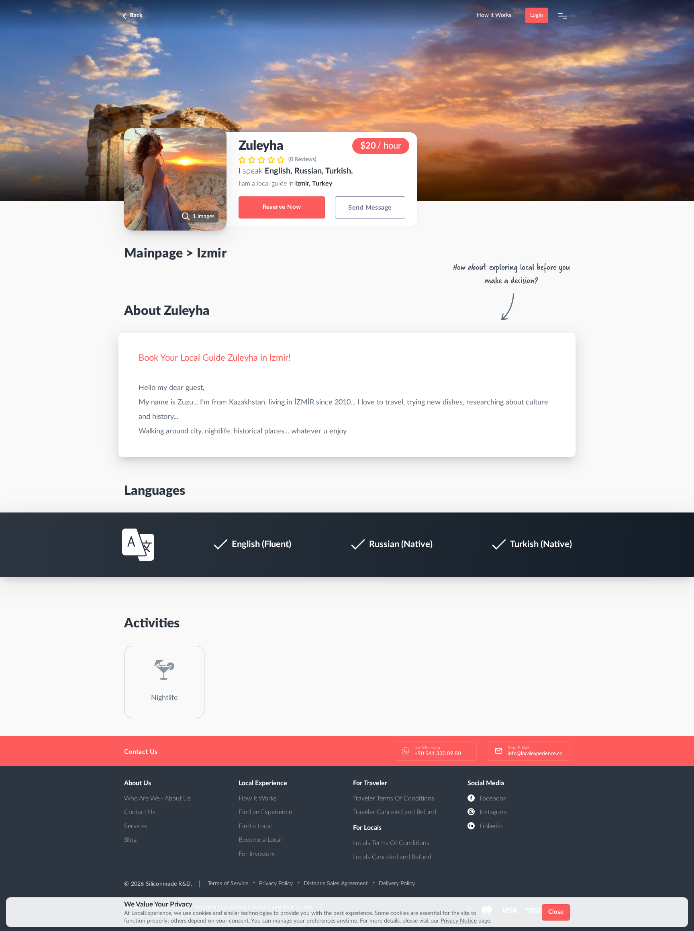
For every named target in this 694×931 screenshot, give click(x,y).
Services (135, 826)
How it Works (494, 15)
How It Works (258, 798)
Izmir (212, 253)
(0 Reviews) (302, 159)
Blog (130, 840)
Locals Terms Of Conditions (391, 843)
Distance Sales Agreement (336, 883)
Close (556, 912)
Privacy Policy (276, 883)
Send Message (370, 207)
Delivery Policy (397, 883)
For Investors (257, 854)
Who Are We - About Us (157, 798)
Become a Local (260, 840)
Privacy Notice (459, 921)
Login (536, 15)
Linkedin (490, 826)
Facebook (492, 798)
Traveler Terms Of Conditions (393, 798)
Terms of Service (228, 883)
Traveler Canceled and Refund (394, 812)
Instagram (492, 812)
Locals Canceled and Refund (392, 857)
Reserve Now (282, 207)
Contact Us (139, 812)
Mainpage (153, 253)
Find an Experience (265, 812)
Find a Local (255, 826)
